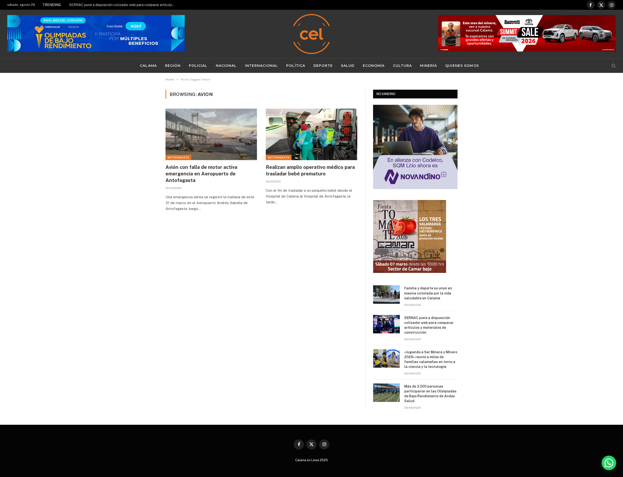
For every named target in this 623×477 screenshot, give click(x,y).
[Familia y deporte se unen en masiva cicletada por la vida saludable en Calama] (386, 294)
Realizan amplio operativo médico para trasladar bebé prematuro (310, 170)
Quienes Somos (462, 65)
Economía (374, 65)
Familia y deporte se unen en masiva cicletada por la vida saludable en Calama (428, 293)
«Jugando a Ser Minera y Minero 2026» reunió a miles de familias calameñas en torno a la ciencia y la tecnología (430, 359)
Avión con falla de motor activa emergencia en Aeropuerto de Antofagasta (201, 173)
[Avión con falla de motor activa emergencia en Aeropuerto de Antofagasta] (211, 134)
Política (295, 65)
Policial (198, 65)
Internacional (261, 65)
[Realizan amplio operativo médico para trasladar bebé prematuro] (311, 134)
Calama (148, 65)
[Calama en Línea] (311, 34)
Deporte (323, 65)
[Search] (613, 65)
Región (173, 65)
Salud (348, 65)
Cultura (402, 65)
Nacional (226, 65)
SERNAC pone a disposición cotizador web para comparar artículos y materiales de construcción (124, 5)
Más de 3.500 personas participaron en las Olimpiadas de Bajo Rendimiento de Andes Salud (430, 393)
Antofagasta (178, 157)
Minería (428, 65)
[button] (609, 463)
